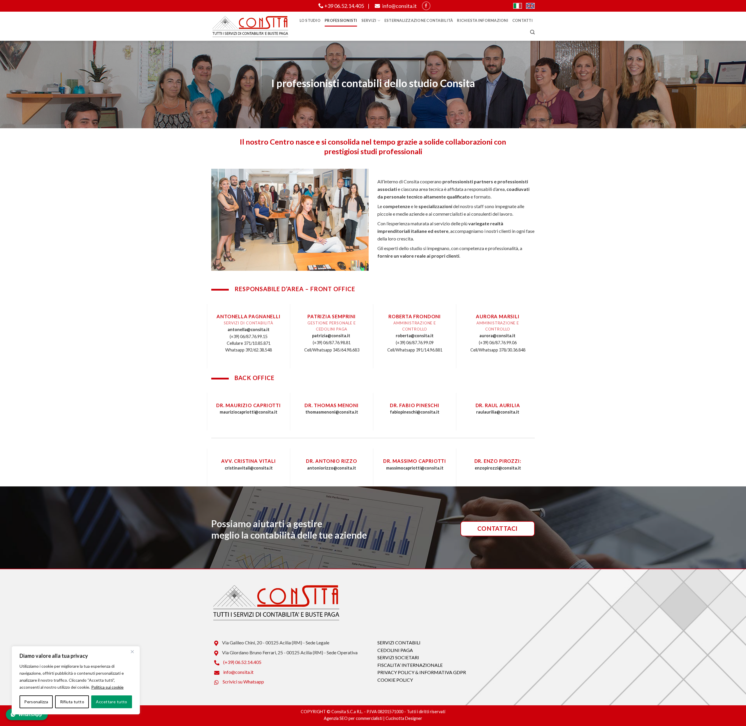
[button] (532, 32)
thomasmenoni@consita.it (331, 411)
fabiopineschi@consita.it (414, 411)
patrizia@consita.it (331, 335)
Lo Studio (310, 20)
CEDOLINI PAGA (395, 650)
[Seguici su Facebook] (426, 5)
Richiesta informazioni (482, 20)
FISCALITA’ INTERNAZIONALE (410, 665)
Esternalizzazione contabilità (418, 20)
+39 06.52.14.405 (343, 6)
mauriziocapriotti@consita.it (248, 411)
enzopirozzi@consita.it (498, 467)
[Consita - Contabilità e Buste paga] (250, 26)
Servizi (368, 20)
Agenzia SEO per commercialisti (353, 718)
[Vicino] (132, 651)
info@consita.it (399, 6)
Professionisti (341, 20)
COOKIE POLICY (395, 680)
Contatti (522, 20)
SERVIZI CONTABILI (398, 642)
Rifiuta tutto (72, 701)
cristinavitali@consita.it (249, 467)
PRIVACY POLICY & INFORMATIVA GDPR (421, 672)
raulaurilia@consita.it (497, 411)
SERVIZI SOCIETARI (398, 657)
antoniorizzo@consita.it (331, 467)
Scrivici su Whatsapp (243, 681)
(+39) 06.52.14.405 (241, 662)
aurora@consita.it (497, 335)
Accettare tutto (111, 701)
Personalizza (36, 701)
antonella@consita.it (249, 329)
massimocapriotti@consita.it (415, 467)
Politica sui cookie (107, 687)
